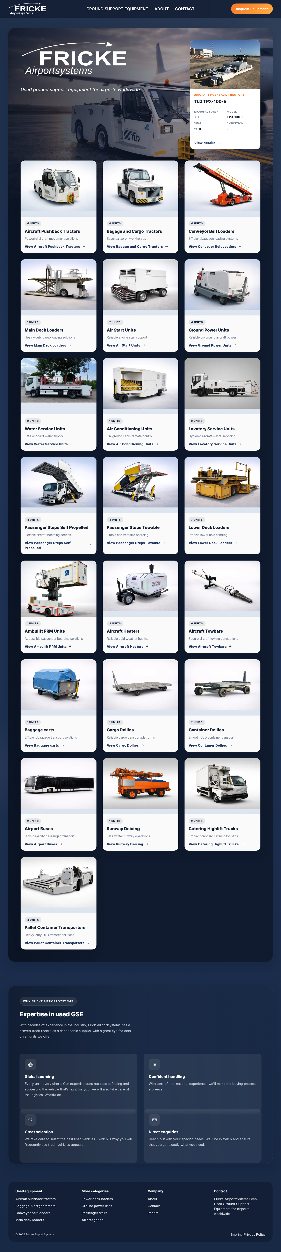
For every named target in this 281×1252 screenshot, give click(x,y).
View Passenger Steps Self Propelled (48, 545)
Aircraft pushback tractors (35, 1199)
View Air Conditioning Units (130, 444)
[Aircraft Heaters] (141, 586)
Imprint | (237, 1234)
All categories (92, 1220)
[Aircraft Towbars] (222, 586)
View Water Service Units (46, 444)
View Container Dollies (208, 745)
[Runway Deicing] (141, 783)
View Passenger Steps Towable (133, 543)
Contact (185, 8)
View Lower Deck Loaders (210, 543)
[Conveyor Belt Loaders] (222, 186)
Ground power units (97, 1206)
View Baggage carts (42, 745)
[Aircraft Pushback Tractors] (58, 186)
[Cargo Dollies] (141, 684)
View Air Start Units (123, 345)
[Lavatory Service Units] (222, 383)
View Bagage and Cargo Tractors (135, 246)
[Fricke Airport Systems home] (27, 9)
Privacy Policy (255, 1234)
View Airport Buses (41, 844)
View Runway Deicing (125, 844)
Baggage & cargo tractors (35, 1206)
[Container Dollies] (222, 684)
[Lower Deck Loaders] (222, 482)
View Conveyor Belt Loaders (212, 246)
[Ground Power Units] (222, 284)
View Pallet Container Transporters (55, 943)
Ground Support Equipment (117, 8)
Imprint (153, 1213)
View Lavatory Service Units (213, 444)
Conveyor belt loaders (32, 1213)
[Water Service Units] (58, 380)
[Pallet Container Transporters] (58, 882)
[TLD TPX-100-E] (225, 64)
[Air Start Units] (141, 284)
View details (204, 143)
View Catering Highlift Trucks (214, 844)
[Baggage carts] (58, 684)
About (161, 8)
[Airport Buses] (58, 783)
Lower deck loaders (97, 1199)
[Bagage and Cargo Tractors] (141, 186)
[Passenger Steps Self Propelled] (58, 482)
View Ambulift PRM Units (46, 647)
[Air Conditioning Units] (141, 383)
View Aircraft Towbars (208, 647)
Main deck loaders (29, 1220)
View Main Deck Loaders (45, 345)
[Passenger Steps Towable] (141, 482)
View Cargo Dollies (123, 745)
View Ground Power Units (210, 345)
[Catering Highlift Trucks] (222, 783)
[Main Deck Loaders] (58, 284)
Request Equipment (252, 9)
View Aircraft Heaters (125, 647)
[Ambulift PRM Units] (58, 589)
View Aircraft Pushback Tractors (52, 246)
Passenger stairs (94, 1213)
